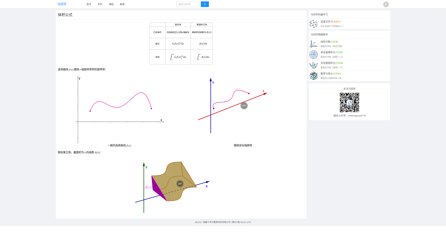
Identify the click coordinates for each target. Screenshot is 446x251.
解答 (122, 4)
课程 (111, 4)
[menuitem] (89, 4)
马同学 (62, 4)
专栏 (100, 4)
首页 (88, 4)
